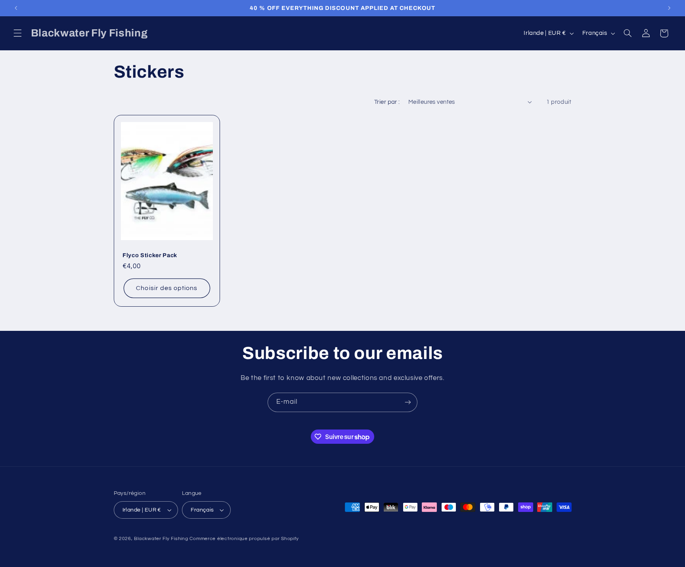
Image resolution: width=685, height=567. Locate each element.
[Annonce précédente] (16, 8)
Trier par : (387, 102)
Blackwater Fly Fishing (161, 538)
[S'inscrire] (408, 402)
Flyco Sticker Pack (149, 255)
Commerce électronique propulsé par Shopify (244, 538)
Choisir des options (166, 288)
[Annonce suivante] (669, 8)
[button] (17, 33)
